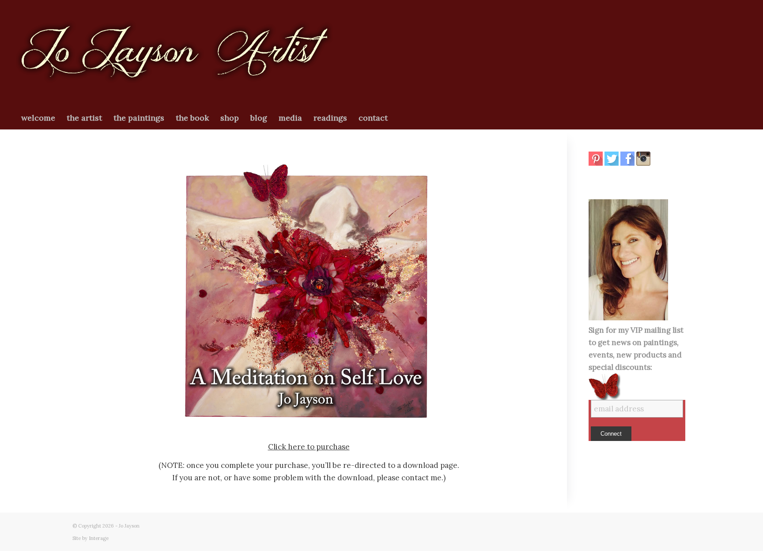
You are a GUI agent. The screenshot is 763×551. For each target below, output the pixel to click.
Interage (99, 538)
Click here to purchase (309, 447)
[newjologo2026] (174, 53)
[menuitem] (38, 118)
